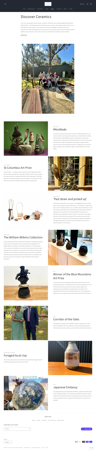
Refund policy (60, 420)
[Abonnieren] (29, 429)
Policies (38, 420)
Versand (46, 447)
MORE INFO (24, 35)
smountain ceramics (11, 447)
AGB (43, 447)
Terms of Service (52, 420)
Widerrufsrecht (27, 447)
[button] (5, 4)
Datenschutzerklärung (36, 447)
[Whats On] (48, 114)
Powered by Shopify (19, 447)
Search (33, 420)
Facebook (44, 420)
